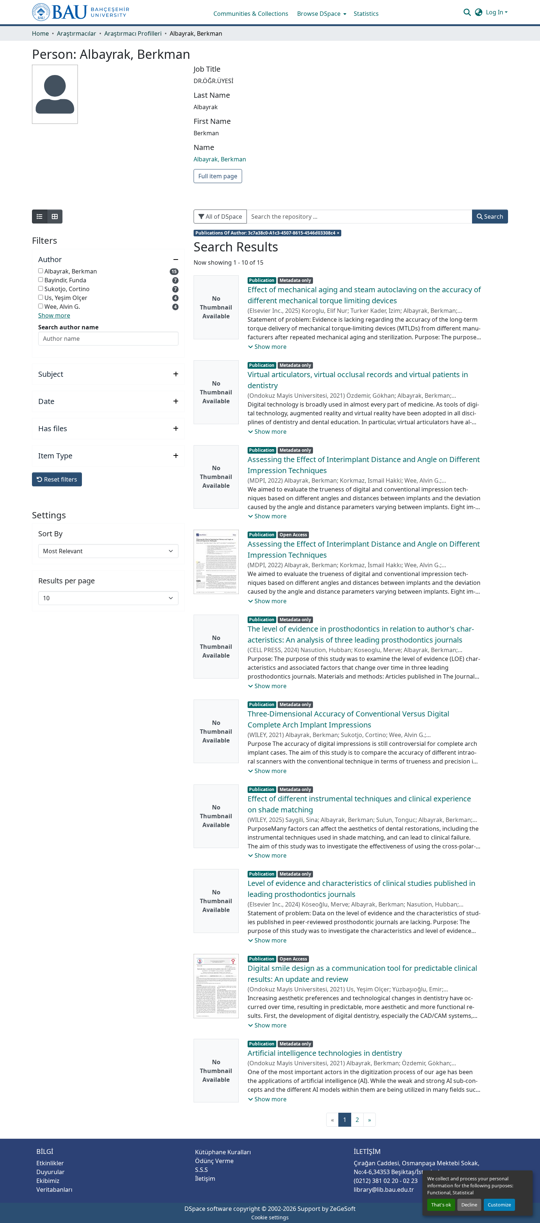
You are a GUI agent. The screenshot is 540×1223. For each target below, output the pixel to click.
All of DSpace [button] (223, 216)
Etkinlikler (50, 1163)
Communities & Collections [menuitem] (250, 14)
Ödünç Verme (214, 1161)
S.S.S (201, 1170)
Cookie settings (270, 1217)
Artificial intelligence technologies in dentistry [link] (325, 1053)
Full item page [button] (217, 176)
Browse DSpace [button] (319, 14)
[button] (80, 12)
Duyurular (50, 1172)
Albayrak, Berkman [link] (220, 159)
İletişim (205, 1178)
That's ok (441, 1204)
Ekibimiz (48, 1181)
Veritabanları (54, 1190)
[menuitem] (321, 13)
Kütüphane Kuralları (223, 1152)
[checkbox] (40, 270)
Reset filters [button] (60, 479)
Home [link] (40, 33)
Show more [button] (54, 315)
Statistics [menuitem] (366, 14)
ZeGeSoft (343, 1209)
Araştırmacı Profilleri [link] (133, 33)
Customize (499, 1204)
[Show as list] (39, 216)
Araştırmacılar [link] (76, 33)
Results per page (66, 580)
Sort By (50, 533)
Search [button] (493, 216)
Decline (469, 1204)
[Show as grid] (54, 216)
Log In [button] (495, 12)
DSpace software (208, 1209)
